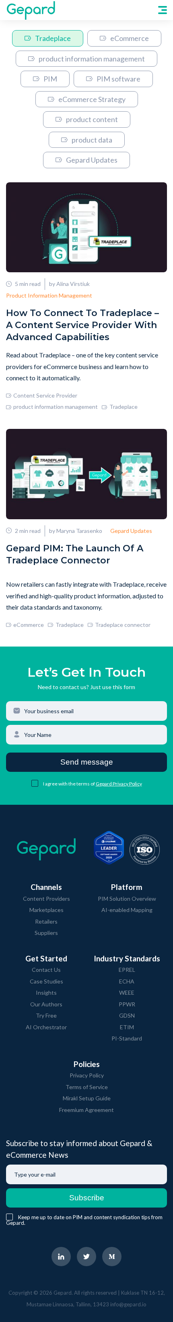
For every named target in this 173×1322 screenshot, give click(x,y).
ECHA (126, 981)
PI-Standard (126, 1038)
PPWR (127, 1004)
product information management (92, 58)
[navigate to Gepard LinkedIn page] (61, 1256)
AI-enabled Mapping (126, 909)
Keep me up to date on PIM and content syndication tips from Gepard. (84, 1220)
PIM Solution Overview (127, 898)
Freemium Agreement (86, 1109)
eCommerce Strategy (92, 99)
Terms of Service (87, 1086)
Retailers (46, 921)
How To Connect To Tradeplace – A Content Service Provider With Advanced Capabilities (82, 325)
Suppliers (46, 932)
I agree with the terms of (69, 784)
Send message (86, 762)
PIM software (118, 78)
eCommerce (129, 38)
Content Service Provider (45, 395)
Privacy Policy (87, 1075)
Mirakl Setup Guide (87, 1098)
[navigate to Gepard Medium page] (112, 1256)
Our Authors (46, 1004)
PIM (50, 78)
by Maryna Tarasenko (75, 530)
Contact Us (46, 969)
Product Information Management (49, 295)
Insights (46, 992)
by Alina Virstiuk (69, 283)
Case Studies (46, 981)
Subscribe (86, 1197)
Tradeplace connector (122, 624)
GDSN (127, 1015)
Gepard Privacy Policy (119, 784)
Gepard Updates (91, 159)
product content (92, 119)
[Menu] (162, 10)
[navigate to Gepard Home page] (30, 10)
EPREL (127, 969)
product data (92, 139)
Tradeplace (53, 38)
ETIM (127, 1027)
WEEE (126, 992)
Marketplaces (46, 909)
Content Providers (46, 898)
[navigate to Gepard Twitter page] (86, 1256)
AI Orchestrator (46, 1027)
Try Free (46, 1015)
